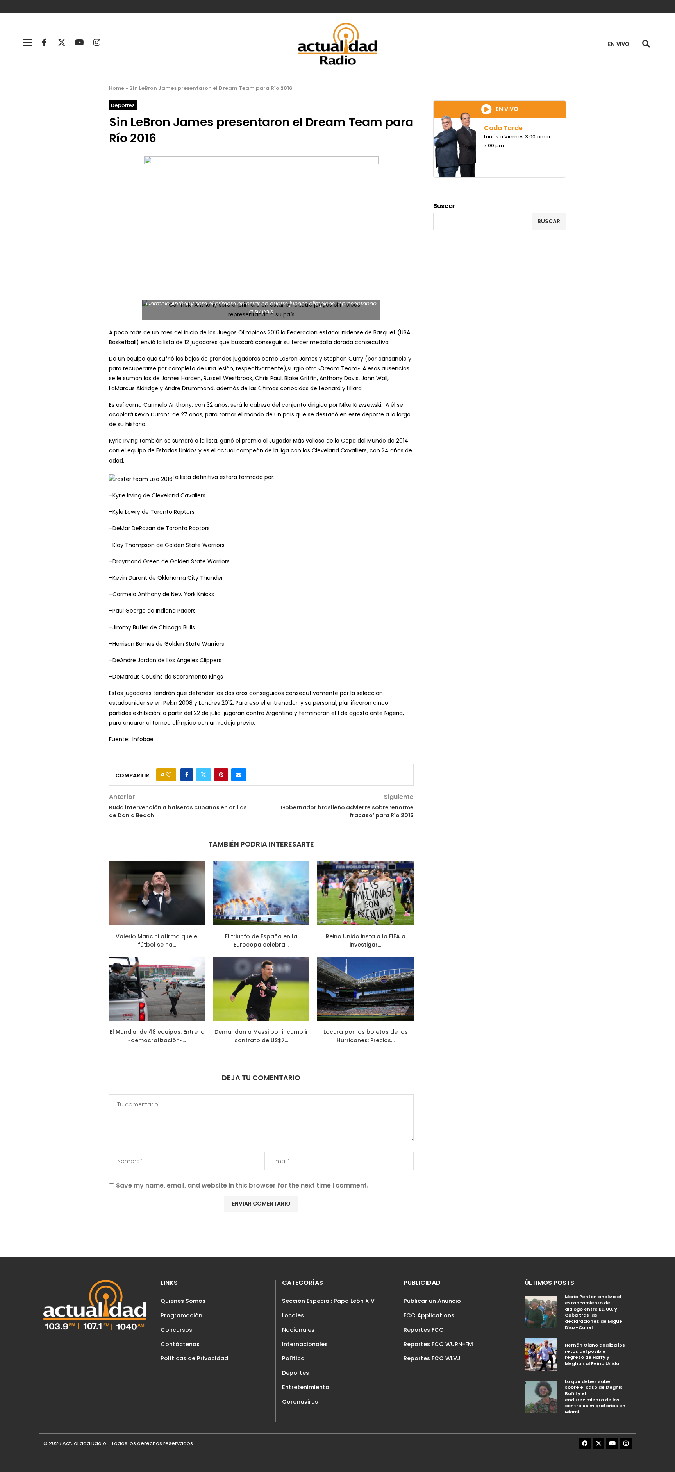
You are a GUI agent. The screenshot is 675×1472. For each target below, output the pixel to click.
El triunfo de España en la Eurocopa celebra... (261, 941)
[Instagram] (97, 42)
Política (293, 1358)
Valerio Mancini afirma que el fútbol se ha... (157, 941)
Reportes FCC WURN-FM (438, 1344)
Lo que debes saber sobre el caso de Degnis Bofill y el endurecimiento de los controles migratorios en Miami (595, 1396)
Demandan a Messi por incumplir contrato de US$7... (261, 1036)
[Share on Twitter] (203, 774)
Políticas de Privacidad (194, 1358)
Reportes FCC (424, 1330)
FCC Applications (429, 1315)
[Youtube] (79, 42)
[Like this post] (168, 774)
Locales (293, 1315)
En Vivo (618, 44)
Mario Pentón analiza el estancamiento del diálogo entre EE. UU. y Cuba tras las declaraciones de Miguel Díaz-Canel (594, 1311)
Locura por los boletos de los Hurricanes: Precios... (365, 1036)
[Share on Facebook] (186, 774)
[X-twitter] (62, 42)
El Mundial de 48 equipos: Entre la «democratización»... (157, 1036)
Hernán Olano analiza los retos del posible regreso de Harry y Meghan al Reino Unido (595, 1354)
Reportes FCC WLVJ (432, 1358)
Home (116, 88)
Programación (181, 1315)
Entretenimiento (305, 1387)
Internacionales (305, 1344)
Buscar (444, 206)
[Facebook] (585, 1443)
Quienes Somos (183, 1301)
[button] (645, 44)
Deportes (295, 1373)
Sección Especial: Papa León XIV (328, 1301)
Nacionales (298, 1330)
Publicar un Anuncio (432, 1301)
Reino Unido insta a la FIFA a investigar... (365, 941)
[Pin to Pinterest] (221, 774)
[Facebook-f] (44, 42)
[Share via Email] (238, 774)
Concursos (176, 1330)
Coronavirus (300, 1402)
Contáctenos (180, 1344)
